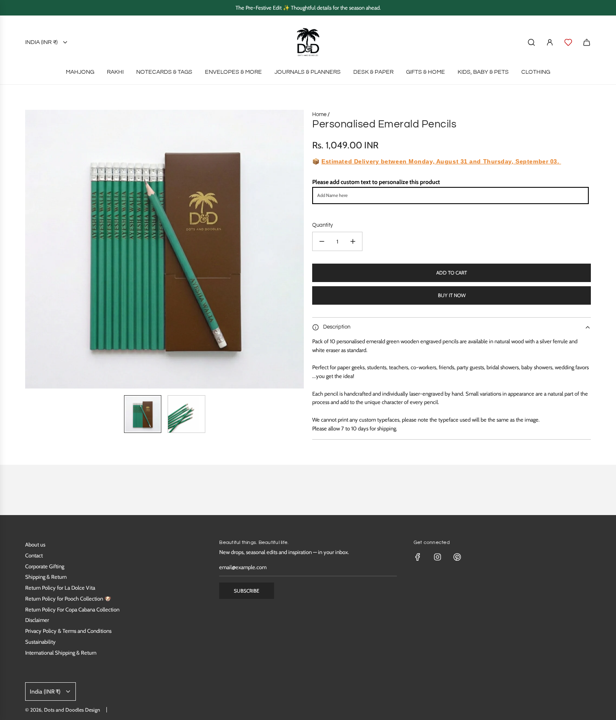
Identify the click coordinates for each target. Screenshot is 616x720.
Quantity (322, 225)
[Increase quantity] (353, 241)
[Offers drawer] (568, 42)
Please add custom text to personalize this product (376, 182)
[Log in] (550, 42)
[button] (32, 249)
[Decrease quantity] (322, 241)
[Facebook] (418, 557)
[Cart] (586, 42)
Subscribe (246, 591)
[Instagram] (437, 557)
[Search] (531, 42)
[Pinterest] (457, 557)
